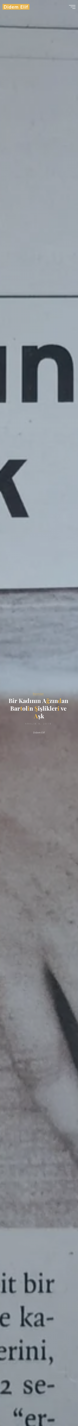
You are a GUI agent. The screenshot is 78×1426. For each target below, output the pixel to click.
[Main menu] (72, 7)
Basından (38, 694)
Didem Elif (16, 6)
